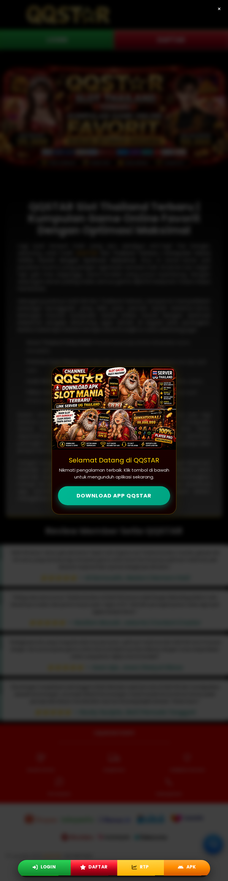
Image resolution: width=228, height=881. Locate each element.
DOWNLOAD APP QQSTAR (114, 495)
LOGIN (47, 868)
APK (191, 868)
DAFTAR (97, 868)
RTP (144, 868)
